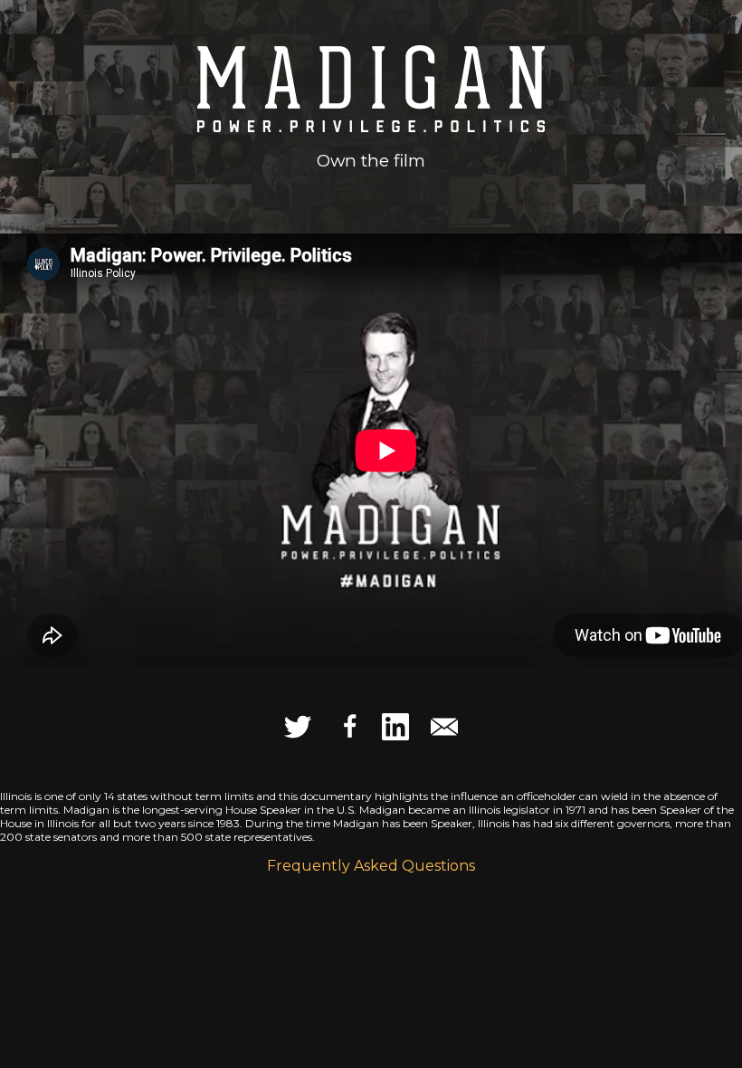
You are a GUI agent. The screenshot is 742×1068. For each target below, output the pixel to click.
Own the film (371, 160)
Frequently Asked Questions (371, 865)
